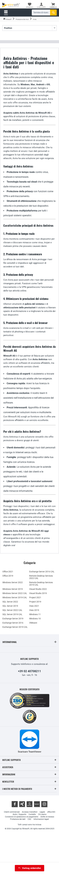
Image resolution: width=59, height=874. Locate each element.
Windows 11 (35, 614)
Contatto (32, 814)
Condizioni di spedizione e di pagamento (21, 817)
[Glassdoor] (29, 804)
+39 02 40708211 (29, 671)
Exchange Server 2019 (12, 618)
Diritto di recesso (47, 817)
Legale (42, 812)
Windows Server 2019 (12, 589)
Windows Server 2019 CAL (14, 597)
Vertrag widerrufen (31, 868)
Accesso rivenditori (29, 812)
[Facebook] (15, 804)
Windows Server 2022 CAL (14, 593)
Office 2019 (7, 576)
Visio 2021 (34, 606)
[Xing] (22, 804)
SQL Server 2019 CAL (12, 614)
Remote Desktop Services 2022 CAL (41, 577)
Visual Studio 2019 (38, 593)
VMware (33, 623)
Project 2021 (35, 597)
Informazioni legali (41, 819)
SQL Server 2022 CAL (12, 610)
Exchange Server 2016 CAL (41, 571)
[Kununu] (37, 804)
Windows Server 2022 (12, 582)
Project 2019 (35, 601)
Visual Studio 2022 (38, 589)
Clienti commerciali (12, 812)
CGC (29, 819)
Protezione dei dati (17, 819)
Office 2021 (7, 571)
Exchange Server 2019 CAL (15, 627)
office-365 (51, 812)
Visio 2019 (34, 610)
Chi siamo (42, 814)
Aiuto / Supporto (19, 814)
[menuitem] (53, 5)
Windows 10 (35, 618)
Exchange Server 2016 (12, 623)
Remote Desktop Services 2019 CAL (41, 583)
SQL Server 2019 (10, 606)
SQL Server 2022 (10, 601)
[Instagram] (44, 804)
